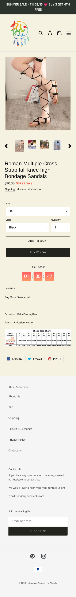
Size (8, 203)
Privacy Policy (17, 440)
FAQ (10, 407)
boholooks (32, 583)
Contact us (15, 450)
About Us (14, 396)
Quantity (56, 220)
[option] (19, 146)
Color (8, 220)
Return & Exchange (20, 429)
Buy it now (38, 252)
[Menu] (68, 33)
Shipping (10, 189)
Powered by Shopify (47, 583)
